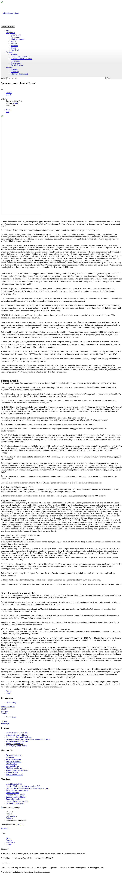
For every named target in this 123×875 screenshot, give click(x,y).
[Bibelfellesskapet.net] (9, 13)
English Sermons (17, 65)
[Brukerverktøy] (2, 89)
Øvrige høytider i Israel (14, 744)
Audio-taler (10, 52)
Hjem (8, 30)
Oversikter (14, 72)
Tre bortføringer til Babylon (16, 746)
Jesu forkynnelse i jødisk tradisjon (18, 737)
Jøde (7, 112)
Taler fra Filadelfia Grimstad (21, 59)
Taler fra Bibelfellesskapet (20, 56)
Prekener (14, 43)
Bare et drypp (11, 717)
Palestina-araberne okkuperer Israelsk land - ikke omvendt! (28, 739)
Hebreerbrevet (16, 63)
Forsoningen (15, 37)
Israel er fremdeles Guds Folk (17, 741)
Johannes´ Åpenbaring (19, 74)
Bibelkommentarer (18, 39)
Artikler (13, 48)
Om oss (9, 840)
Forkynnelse (10, 33)
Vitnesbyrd (15, 50)
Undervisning (16, 35)
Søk (108, 78)
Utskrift (9, 93)
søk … (3, 78)
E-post (8, 95)
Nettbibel (14, 69)
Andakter (14, 46)
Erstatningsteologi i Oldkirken (17, 735)
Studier (13, 41)
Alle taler (14, 54)
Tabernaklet (15, 61)
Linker (8, 844)
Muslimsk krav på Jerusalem (16, 733)
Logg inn (19, 824)
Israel (8, 109)
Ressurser (9, 67)
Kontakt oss (10, 842)
